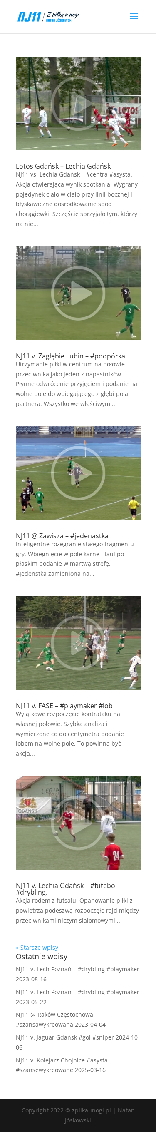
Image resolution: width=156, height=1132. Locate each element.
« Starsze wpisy (37, 947)
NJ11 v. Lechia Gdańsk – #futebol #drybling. (66, 889)
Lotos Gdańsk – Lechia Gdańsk (63, 166)
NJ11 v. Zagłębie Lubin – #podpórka (70, 356)
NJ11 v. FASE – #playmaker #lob (64, 705)
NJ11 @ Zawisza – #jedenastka (62, 535)
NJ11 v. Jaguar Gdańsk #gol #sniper (65, 1037)
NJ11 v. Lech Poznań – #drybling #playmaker (77, 969)
